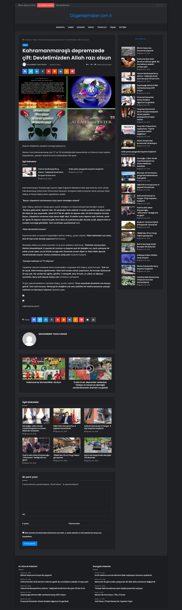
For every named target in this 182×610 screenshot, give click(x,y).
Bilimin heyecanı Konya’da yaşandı (145, 49)
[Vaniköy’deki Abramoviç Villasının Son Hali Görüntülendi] (128, 280)
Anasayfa (60, 27)
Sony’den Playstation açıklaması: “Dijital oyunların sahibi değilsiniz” (146, 130)
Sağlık (91, 27)
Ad (24, 514)
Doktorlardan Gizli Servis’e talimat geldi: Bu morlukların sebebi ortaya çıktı (148, 63)
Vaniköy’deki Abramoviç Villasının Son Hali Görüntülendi (148, 280)
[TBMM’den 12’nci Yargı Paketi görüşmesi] (67, 445)
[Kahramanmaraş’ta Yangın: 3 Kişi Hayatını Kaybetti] (98, 416)
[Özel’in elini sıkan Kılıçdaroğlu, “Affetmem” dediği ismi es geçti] (36, 445)
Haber (70, 27)
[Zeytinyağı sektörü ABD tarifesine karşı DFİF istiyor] (128, 88)
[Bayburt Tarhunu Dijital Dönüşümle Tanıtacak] (128, 225)
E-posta (26, 524)
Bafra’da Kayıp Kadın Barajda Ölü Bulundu (97, 456)
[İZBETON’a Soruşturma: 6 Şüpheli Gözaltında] (67, 416)
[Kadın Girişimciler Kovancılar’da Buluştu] (128, 144)
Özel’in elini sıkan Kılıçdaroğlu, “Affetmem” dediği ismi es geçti (36, 457)
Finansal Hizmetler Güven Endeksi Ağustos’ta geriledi (145, 100)
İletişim (122, 27)
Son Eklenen (140, 39)
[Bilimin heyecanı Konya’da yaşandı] (128, 51)
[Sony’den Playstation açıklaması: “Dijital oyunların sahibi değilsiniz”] (128, 129)
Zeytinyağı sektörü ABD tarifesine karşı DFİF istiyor (147, 88)
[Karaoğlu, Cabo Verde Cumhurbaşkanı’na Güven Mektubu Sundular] (36, 416)
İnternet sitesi (74, 524)
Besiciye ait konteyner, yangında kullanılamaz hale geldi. (147, 175)
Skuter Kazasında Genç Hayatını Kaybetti (147, 267)
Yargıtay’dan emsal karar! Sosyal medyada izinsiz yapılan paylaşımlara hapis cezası (147, 114)
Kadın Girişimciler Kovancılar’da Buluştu (147, 142)
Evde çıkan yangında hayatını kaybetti (86, 169)
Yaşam (113, 27)
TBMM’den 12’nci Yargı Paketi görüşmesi (66, 456)
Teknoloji (101, 27)
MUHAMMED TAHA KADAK (37, 64)
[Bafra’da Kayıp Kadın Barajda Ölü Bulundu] (98, 445)
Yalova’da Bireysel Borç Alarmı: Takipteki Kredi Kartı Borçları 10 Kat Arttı (83, 5)
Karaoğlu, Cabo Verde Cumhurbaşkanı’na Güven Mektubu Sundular (34, 428)
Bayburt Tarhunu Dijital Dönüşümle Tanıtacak (147, 223)
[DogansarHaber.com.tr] (91, 15)
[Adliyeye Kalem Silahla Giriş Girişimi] (128, 258)
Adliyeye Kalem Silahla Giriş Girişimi (147, 256)
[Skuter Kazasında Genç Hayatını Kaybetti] (128, 269)
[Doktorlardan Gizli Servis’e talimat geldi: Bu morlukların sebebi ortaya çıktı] (128, 62)
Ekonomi (81, 27)
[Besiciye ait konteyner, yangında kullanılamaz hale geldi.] (128, 176)
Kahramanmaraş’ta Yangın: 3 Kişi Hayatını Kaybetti (97, 427)
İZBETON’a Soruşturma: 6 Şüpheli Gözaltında (64, 427)
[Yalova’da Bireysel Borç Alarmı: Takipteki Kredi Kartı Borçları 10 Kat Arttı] (29, 172)
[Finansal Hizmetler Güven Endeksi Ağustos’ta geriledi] (128, 100)
